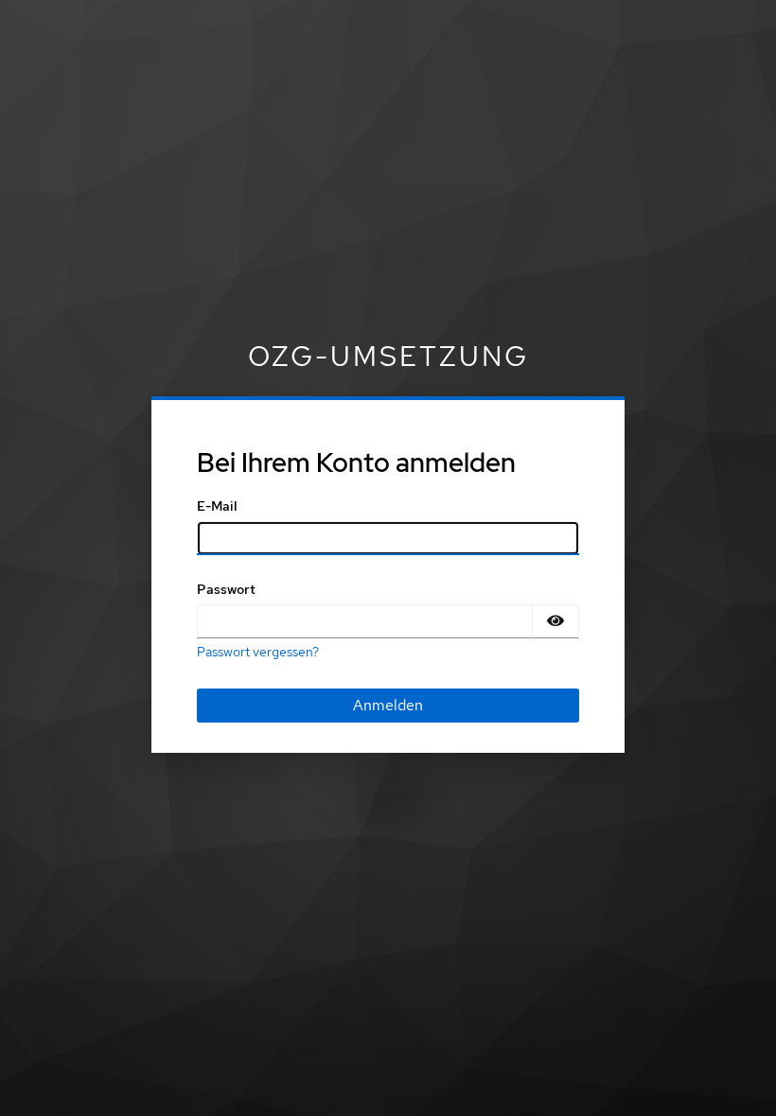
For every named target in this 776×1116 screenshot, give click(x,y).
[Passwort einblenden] (555, 621)
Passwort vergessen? (258, 651)
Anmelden (388, 705)
